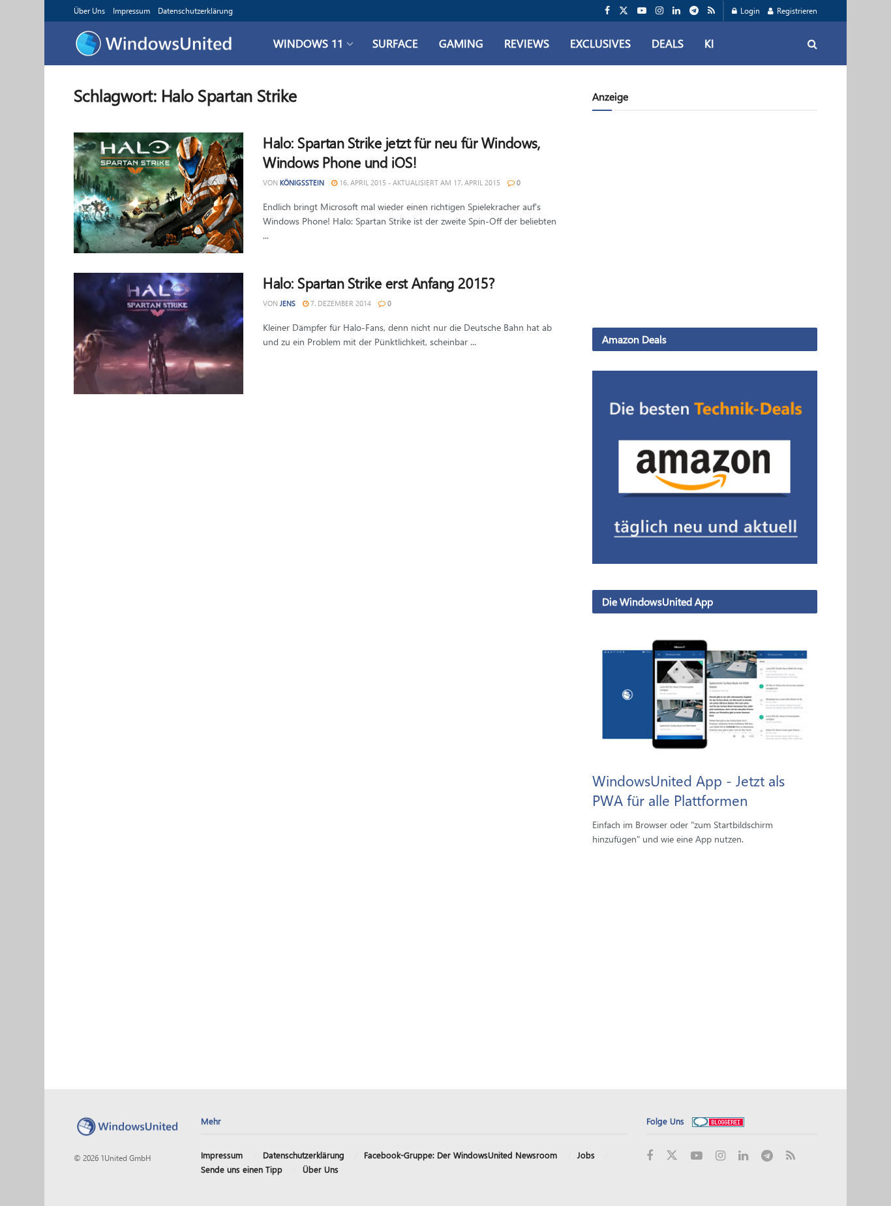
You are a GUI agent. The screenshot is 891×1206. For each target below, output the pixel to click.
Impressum (131, 10)
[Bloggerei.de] (718, 1120)
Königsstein (302, 182)
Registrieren (796, 10)
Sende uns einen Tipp (241, 1169)
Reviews (526, 43)
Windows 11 (308, 43)
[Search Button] (812, 43)
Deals (668, 43)
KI (709, 43)
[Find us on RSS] (711, 11)
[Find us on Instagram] (659, 11)
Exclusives (600, 43)
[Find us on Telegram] (694, 11)
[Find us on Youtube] (641, 11)
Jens (287, 303)
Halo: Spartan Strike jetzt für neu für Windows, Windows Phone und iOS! (401, 152)
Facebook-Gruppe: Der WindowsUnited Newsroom (460, 1154)
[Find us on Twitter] (623, 11)
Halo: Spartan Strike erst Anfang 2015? (378, 282)
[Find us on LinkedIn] (676, 11)
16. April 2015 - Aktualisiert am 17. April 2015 (418, 182)
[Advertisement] (704, 222)
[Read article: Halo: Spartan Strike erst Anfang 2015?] (158, 333)
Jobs (586, 1154)
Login (749, 10)
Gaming (461, 43)
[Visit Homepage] (157, 44)
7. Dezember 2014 (340, 303)
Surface (395, 43)
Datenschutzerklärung (195, 10)
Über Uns (89, 10)
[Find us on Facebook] (607, 11)
